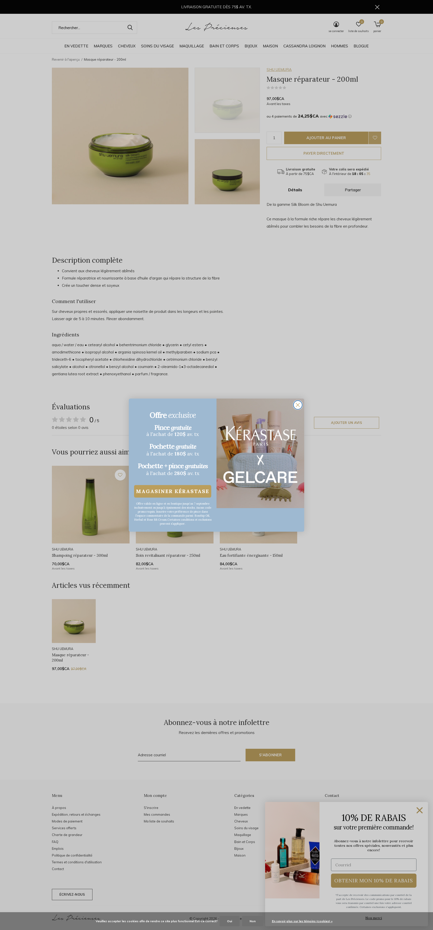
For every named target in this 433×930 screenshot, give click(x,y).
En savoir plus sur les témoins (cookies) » (302, 921)
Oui (229, 921)
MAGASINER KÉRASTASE (172, 491)
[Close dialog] (297, 405)
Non (253, 921)
